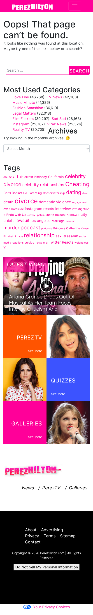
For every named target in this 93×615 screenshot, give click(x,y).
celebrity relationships (43, 184)
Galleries (78, 488)
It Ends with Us (14, 215)
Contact (33, 542)
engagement (79, 202)
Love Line (20, 97)
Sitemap (68, 536)
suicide (29, 242)
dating (73, 192)
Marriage (58, 221)
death (8, 202)
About (31, 529)
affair (18, 176)
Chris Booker (12, 193)
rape (20, 236)
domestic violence (55, 202)
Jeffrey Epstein (35, 215)
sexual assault (67, 236)
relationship (39, 235)
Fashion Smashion (27, 108)
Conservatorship (54, 193)
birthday (40, 177)
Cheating (77, 184)
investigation (80, 209)
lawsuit (23, 220)
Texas (38, 242)
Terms (50, 536)
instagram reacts (39, 208)
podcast (30, 227)
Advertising (52, 529)
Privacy (32, 536)
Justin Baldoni (55, 215)
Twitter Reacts (61, 242)
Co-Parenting (32, 193)
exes (6, 209)
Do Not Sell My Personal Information (46, 567)
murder (11, 228)
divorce (26, 201)
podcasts (46, 228)
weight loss (81, 242)
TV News (54, 97)
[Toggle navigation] (74, 6)
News (28, 488)
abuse (7, 177)
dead (85, 193)
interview (63, 209)
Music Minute (23, 102)
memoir (70, 221)
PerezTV (51, 488)
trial (45, 242)
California (56, 177)
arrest (28, 177)
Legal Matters (24, 113)
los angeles (41, 220)
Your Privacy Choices (51, 607)
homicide (17, 209)
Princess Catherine (66, 228)
